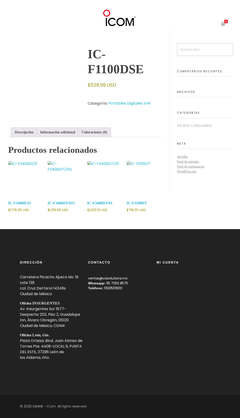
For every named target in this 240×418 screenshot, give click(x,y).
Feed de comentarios (190, 166)
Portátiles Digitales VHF (129, 103)
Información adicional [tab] (57, 132)
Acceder (182, 156)
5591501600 (113, 288)
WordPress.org (186, 171)
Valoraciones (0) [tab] (94, 132)
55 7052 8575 (117, 283)
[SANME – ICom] (120, 18)
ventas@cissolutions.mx (108, 278)
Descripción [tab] (24, 132)
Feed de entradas (188, 161)
